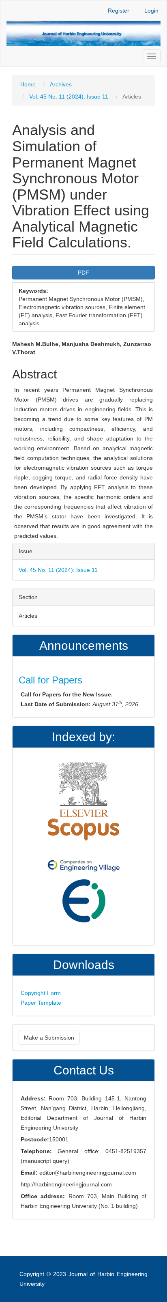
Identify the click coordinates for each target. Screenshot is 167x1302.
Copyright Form (41, 993)
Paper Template (41, 1002)
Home (28, 84)
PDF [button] (83, 272)
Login (151, 10)
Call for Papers (50, 680)
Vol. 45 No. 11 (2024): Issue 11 (68, 96)
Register (118, 10)
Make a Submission (49, 1037)
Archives (61, 84)
